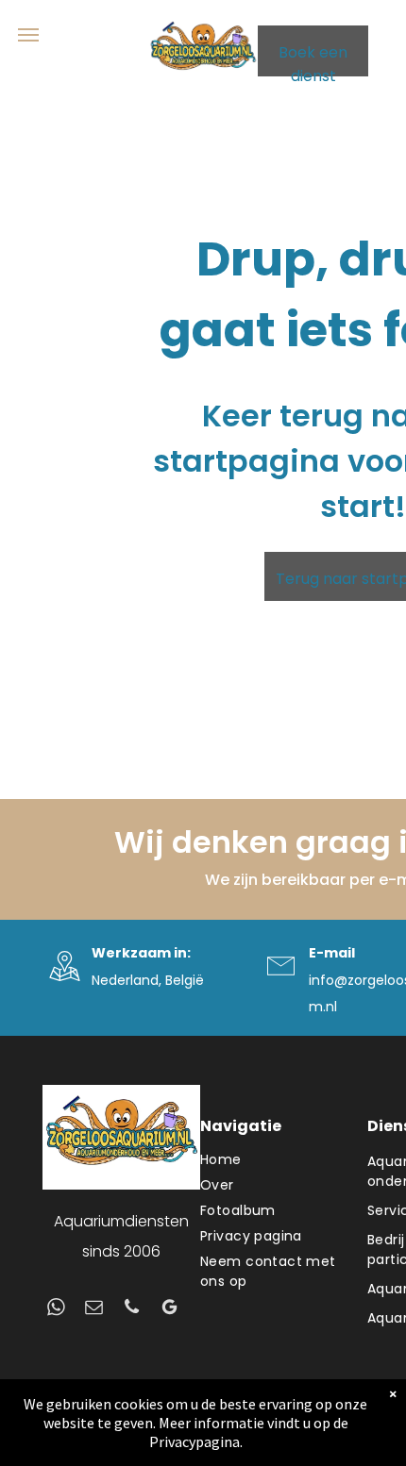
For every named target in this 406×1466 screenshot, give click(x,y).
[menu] (28, 35)
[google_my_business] (169, 1309)
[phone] (131, 1309)
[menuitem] (274, 1160)
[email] (94, 1309)
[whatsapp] (56, 1309)
